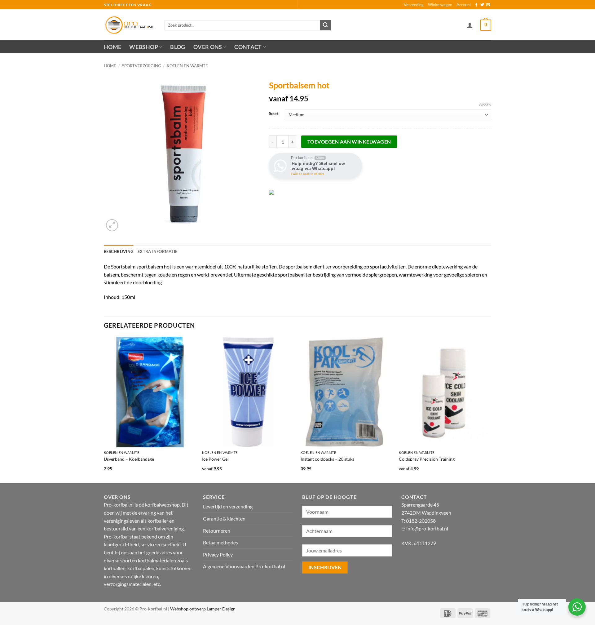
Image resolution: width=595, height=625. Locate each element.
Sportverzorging (141, 65)
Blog (177, 47)
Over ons (207, 47)
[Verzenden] (325, 25)
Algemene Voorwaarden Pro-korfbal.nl (244, 566)
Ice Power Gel (215, 459)
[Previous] (104, 409)
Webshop (143, 47)
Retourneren (216, 531)
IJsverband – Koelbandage (129, 459)
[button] (470, 25)
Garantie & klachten (224, 518)
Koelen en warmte (187, 65)
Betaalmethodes (220, 542)
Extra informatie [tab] (157, 251)
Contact (248, 47)
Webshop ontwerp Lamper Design (203, 608)
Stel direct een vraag (128, 4)
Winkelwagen (440, 4)
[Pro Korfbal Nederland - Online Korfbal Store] (129, 25)
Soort (274, 114)
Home (112, 47)
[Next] (491, 409)
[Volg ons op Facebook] (476, 5)
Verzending (414, 4)
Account (463, 4)
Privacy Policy (218, 554)
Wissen (485, 105)
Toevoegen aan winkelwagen (349, 141)
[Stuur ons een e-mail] (488, 5)
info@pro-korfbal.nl (427, 528)
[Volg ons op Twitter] (482, 5)
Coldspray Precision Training (427, 459)
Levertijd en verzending (228, 506)
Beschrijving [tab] (118, 251)
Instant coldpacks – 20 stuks (327, 459)
